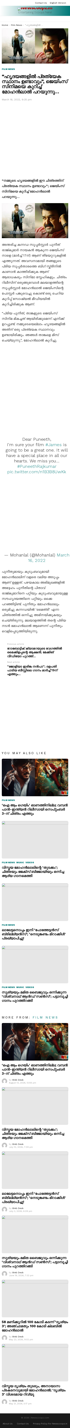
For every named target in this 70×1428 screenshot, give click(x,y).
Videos (29, 862)
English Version (58, 3)
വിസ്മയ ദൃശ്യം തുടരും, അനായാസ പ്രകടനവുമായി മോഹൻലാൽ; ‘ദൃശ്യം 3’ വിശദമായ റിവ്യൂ (34, 1390)
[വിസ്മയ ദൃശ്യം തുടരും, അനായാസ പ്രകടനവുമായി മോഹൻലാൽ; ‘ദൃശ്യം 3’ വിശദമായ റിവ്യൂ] (35, 1362)
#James (53, 444)
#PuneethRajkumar (37, 466)
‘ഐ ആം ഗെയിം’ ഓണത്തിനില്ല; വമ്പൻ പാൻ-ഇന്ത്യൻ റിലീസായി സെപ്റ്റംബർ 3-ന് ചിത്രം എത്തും (35, 809)
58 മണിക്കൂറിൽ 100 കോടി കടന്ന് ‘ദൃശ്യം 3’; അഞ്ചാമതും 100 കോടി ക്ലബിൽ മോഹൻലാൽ (35, 1326)
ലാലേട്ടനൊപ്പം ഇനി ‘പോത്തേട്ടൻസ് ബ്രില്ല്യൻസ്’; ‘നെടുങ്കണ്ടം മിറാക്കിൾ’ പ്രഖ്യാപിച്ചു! (34, 934)
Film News (8, 800)
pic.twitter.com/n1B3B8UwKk (36, 471)
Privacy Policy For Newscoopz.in (50, 1423)
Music (20, 862)
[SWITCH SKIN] (66, 19)
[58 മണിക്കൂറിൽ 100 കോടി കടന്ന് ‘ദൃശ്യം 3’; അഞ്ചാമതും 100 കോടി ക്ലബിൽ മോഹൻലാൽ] (35, 1298)
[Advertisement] (35, 139)
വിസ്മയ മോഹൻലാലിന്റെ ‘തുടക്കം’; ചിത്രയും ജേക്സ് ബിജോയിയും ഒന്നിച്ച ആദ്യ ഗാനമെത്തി (33, 871)
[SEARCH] (62, 19)
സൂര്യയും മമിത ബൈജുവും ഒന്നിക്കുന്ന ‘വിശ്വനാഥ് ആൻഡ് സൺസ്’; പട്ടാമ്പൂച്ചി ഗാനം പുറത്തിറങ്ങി (35, 996)
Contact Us (41, 3)
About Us (8, 1423)
